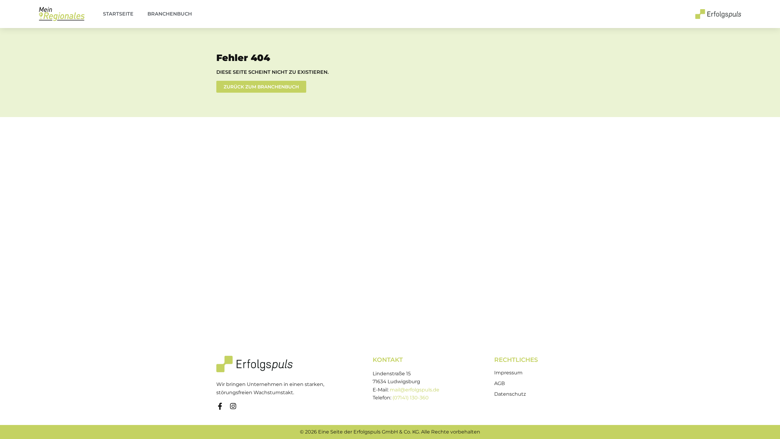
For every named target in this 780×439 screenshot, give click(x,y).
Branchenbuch (169, 14)
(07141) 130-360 (410, 398)
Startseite (118, 14)
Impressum (508, 373)
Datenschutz (510, 394)
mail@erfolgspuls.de (414, 390)
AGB (499, 383)
